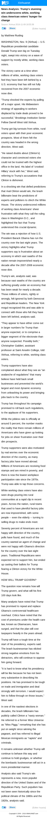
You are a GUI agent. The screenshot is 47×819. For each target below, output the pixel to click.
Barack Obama (21, 238)
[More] (12, 28)
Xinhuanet (24, 2)
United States (26, 782)
